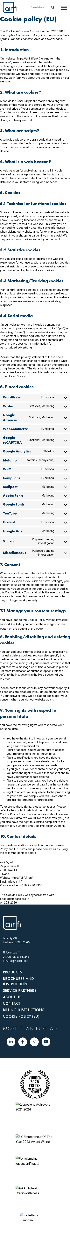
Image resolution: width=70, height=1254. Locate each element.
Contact (11, 1003)
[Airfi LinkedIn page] (11, 1041)
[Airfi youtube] (46, 1041)
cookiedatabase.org (13, 898)
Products (12, 972)
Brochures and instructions (18, 981)
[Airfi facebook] (22, 1041)
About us (12, 997)
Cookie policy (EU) (21, 1016)
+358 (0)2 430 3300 (16, 961)
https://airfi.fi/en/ (27, 58)
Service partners (19, 990)
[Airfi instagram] (34, 1041)
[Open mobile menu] (64, 8)
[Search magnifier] (52, 7)
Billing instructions (23, 1010)
